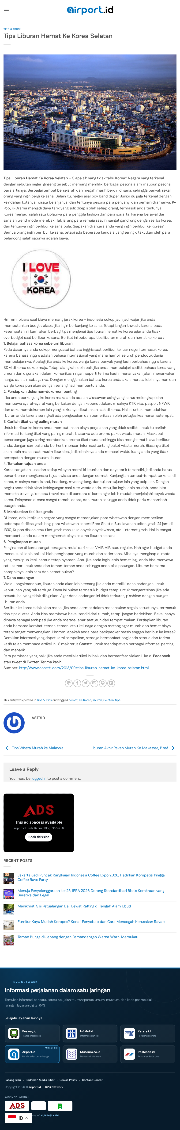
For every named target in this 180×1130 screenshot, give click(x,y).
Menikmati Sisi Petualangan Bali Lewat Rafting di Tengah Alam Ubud (74, 906)
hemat (73, 700)
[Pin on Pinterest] (103, 683)
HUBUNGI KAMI (50, 1116)
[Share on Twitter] (86, 683)
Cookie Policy (68, 1080)
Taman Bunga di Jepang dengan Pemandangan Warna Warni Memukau (78, 937)
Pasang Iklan (13, 1080)
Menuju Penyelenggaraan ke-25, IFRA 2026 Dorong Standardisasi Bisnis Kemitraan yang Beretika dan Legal (91, 893)
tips (117, 700)
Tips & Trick (12, 29)
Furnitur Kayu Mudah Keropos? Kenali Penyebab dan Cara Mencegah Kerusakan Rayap (91, 922)
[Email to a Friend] (94, 683)
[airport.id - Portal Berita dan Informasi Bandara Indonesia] (90, 10)
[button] (6, 10)
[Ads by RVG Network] (17, 1106)
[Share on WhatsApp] (69, 683)
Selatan (108, 700)
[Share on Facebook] (77, 683)
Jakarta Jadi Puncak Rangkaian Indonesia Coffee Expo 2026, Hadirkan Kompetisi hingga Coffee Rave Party (91, 877)
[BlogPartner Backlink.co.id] (60, 1106)
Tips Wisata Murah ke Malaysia (37, 748)
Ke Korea (85, 700)
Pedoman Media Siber (40, 1080)
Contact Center (92, 1080)
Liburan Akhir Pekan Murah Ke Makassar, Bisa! (129, 748)
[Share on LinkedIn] (111, 683)
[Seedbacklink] (38, 1105)
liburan (97, 700)
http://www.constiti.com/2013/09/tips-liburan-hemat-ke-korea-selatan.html (84, 668)
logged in (38, 778)
